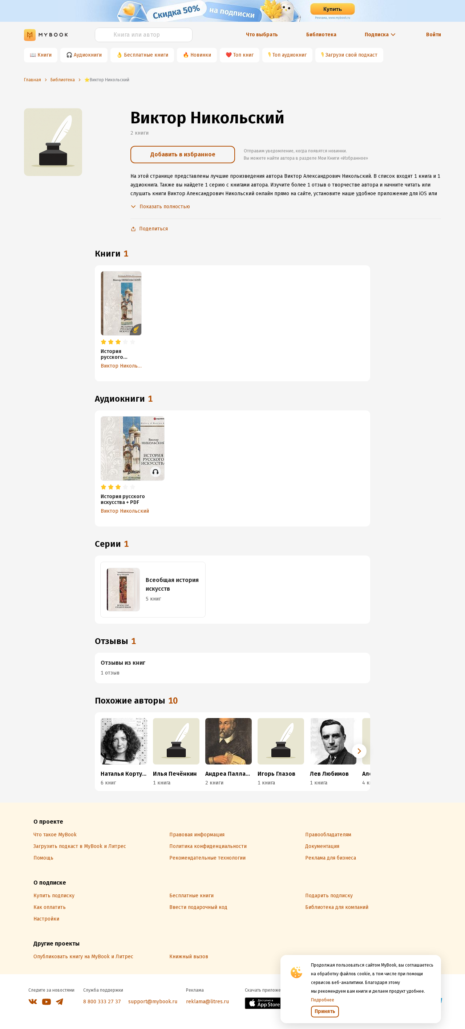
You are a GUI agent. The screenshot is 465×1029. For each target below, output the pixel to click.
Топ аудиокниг (289, 55)
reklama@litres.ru (207, 1002)
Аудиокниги (88, 55)
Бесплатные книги (146, 55)
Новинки (200, 55)
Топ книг (243, 55)
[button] (359, 751)
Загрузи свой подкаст (351, 55)
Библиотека (321, 35)
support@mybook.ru (152, 1002)
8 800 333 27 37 (102, 1002)
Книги (44, 55)
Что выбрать (262, 35)
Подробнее (322, 1000)
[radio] (103, 342)
